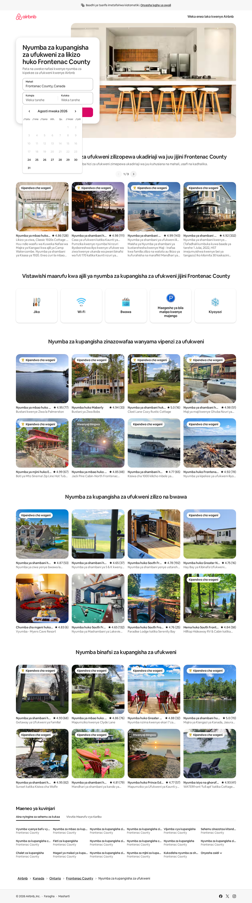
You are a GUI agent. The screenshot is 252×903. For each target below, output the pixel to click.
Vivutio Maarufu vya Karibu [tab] (84, 817)
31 (29, 168)
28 (60, 160)
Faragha (49, 896)
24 (29, 160)
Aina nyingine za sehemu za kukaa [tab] (38, 817)
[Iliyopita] (119, 174)
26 (44, 160)
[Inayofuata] (133, 174)
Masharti (64, 896)
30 (75, 160)
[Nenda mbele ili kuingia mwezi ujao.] (75, 111)
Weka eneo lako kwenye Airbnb (210, 17)
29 (68, 160)
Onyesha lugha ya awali (155, 5)
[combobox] (58, 86)
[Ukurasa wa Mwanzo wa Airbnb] (26, 16)
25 (36, 160)
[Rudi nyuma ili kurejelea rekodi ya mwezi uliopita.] (29, 111)
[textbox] (40, 100)
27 (52, 160)
